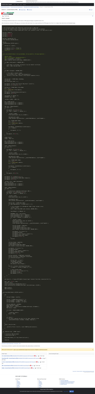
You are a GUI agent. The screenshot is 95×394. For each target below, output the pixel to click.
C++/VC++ (19, 384)
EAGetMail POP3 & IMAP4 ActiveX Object (31, 7)
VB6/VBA (18, 382)
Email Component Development (17, 7)
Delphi (18, 385)
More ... (18, 387)
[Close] (93, 349)
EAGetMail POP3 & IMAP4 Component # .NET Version (23, 355)
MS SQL (18, 386)
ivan (5, 12)
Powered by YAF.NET (79, 371)
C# (17, 380)
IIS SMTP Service (64, 384)
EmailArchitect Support (7, 4)
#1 (92, 15)
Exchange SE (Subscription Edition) (67, 382)
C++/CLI (40, 386)
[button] (14, 5)
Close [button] (72, 391)
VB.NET (18, 381)
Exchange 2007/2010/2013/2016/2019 (67, 381)
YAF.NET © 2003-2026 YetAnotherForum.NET (88, 371)
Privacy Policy (74, 371)
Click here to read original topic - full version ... (10, 343)
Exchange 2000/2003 (64, 380)
